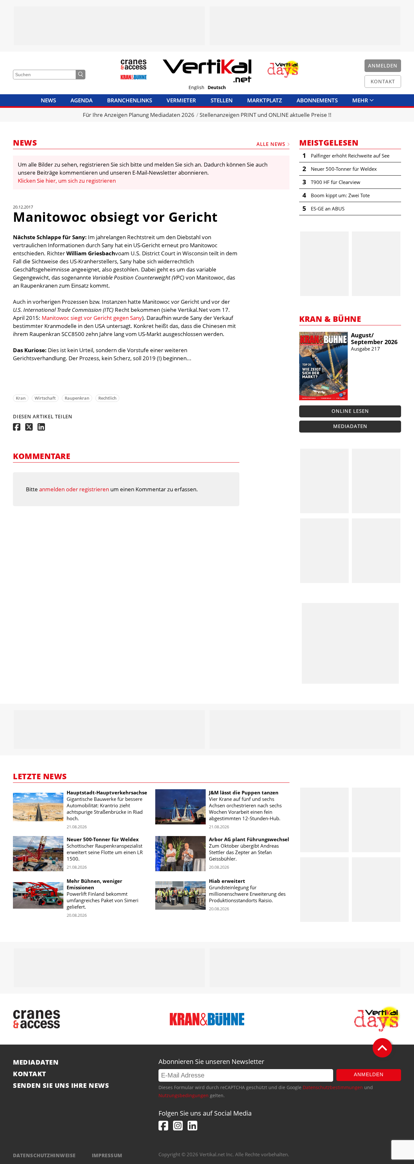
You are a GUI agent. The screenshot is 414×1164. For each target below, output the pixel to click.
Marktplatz (264, 100)
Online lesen (350, 411)
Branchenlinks (129, 100)
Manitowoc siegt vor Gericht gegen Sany (92, 318)
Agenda (82, 100)
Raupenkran (77, 398)
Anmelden (369, 1074)
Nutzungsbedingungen (183, 1095)
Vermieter (181, 100)
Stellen (222, 100)
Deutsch (217, 87)
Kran (21, 398)
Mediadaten (350, 426)
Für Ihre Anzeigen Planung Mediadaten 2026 (138, 114)
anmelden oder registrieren (74, 489)
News (48, 100)
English (196, 87)
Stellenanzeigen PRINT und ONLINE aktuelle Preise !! (266, 114)
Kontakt (29, 1074)
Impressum (107, 1155)
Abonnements (317, 100)
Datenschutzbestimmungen (333, 1087)
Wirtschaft (45, 398)
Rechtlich (107, 398)
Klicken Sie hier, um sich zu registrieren (67, 180)
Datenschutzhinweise (44, 1155)
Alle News (270, 144)
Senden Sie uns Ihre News (61, 1085)
